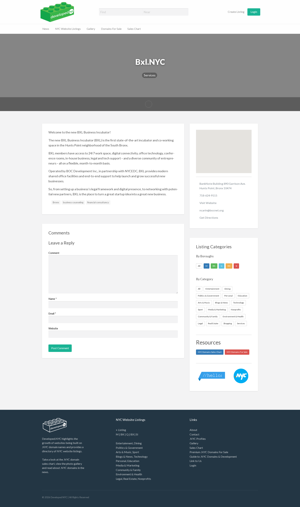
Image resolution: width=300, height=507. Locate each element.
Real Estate (213, 323)
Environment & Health (233, 316)
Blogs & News (221, 302)
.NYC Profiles (198, 438)
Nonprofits (236, 309)
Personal (228, 295)
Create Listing (235, 11)
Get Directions (208, 217)
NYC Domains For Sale (237, 352)
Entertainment (212, 288)
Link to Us (196, 460)
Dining (227, 288)
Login (254, 11)
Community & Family (208, 316)
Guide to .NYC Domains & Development (213, 456)
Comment (53, 252)
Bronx (56, 202)
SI (236, 266)
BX (229, 266)
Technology (238, 302)
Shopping (227, 323)
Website (53, 328)
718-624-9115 (208, 195)
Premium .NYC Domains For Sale (209, 452)
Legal (200, 323)
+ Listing (121, 429)
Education (242, 295)
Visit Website (207, 202)
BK (214, 266)
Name (52, 298)
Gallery (91, 28)
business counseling (73, 202)
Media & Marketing (217, 309)
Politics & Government (208, 295)
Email (52, 313)
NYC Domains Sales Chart (210, 352)
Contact (194, 434)
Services (149, 75)
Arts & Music (204, 302)
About (193, 429)
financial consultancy (98, 202)
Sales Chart (134, 28)
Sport (200, 309)
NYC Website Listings (68, 28)
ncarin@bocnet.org (211, 210)
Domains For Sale (111, 28)
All (199, 266)
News (45, 28)
